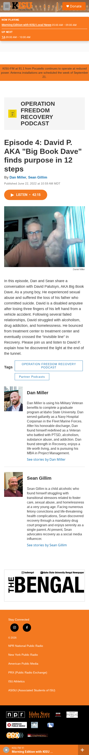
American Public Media (23, 663)
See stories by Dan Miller (46, 459)
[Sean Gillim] (13, 484)
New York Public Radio (23, 654)
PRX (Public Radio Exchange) (27, 672)
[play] (6, 750)
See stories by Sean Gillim (47, 545)
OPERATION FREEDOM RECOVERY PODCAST (38, 114)
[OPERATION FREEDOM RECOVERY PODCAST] (12, 114)
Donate (76, 6)
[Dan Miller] (13, 398)
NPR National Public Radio (25, 645)
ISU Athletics (16, 681)
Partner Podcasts (32, 376)
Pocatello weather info (66, 58)
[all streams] (83, 750)
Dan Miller (18, 177)
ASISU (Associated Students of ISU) (31, 690)
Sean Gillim (37, 177)
